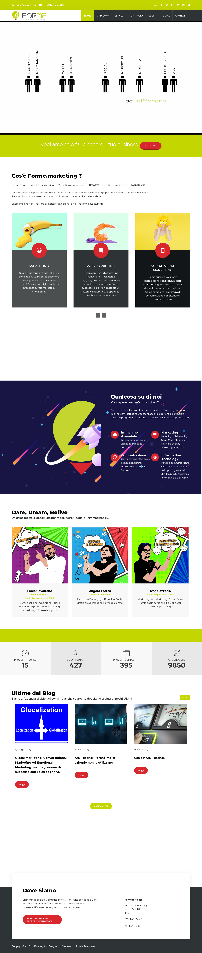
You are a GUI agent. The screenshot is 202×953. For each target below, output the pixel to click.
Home (87, 15)
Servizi (119, 15)
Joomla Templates (85, 946)
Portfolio (136, 15)
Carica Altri (101, 806)
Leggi (22, 785)
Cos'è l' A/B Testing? (150, 758)
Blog (166, 15)
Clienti (152, 15)
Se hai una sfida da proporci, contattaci (39, 919)
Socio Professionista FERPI (40, 598)
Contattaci (150, 145)
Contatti (181, 15)
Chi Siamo (103, 15)
